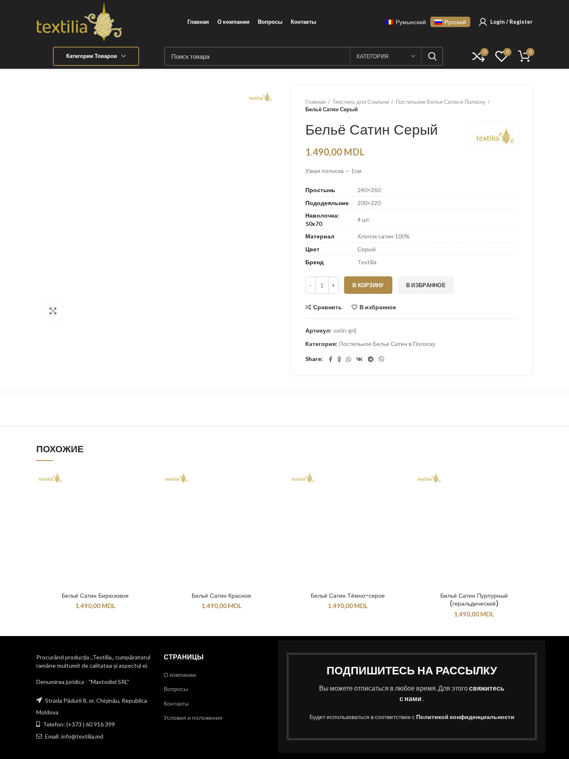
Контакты (176, 703)
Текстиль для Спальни (360, 101)
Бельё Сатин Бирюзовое (95, 595)
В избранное (426, 285)
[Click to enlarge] (52, 311)
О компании (180, 674)
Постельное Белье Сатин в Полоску (441, 101)
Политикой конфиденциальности (465, 716)
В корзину (368, 285)
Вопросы (176, 688)
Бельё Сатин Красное (221, 595)
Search (432, 56)
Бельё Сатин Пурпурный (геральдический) (474, 599)
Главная (315, 101)
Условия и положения (193, 717)
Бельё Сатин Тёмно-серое (348, 595)
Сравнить (327, 307)
